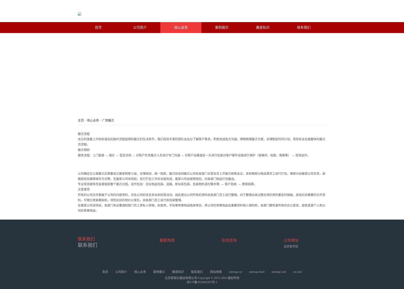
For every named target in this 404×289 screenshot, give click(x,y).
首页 (98, 27)
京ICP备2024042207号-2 (202, 282)
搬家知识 (263, 27)
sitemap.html (256, 271)
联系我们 (304, 27)
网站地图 (216, 271)
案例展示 (222, 27)
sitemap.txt (235, 271)
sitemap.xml (279, 271)
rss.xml (297, 271)
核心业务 (181, 27)
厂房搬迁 (108, 120)
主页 (81, 120)
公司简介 (140, 27)
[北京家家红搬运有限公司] (79, 12)
